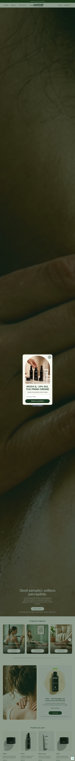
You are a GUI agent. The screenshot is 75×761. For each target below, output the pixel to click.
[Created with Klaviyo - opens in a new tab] (37, 406)
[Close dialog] (49, 357)
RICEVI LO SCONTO (37, 401)
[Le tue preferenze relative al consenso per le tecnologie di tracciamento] (72, 758)
